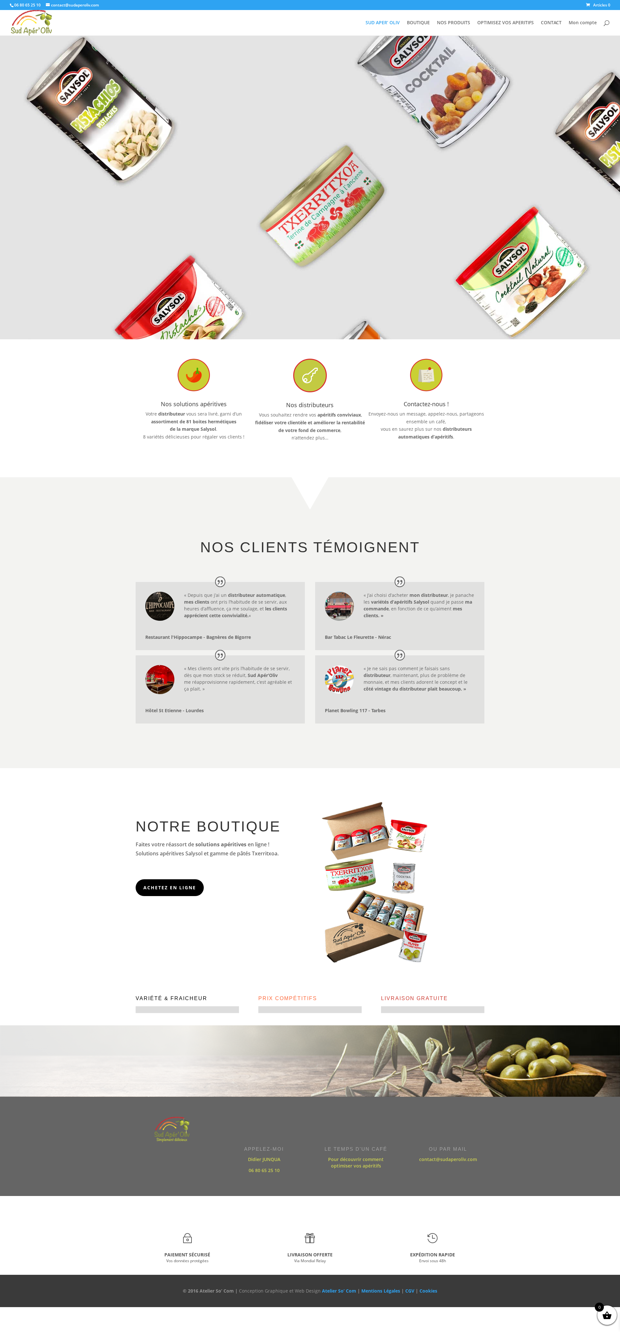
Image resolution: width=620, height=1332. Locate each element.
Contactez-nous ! (426, 404)
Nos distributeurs (310, 405)
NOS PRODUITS (453, 23)
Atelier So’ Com (339, 1291)
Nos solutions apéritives (194, 404)
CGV (409, 1291)
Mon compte (583, 23)
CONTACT (551, 23)
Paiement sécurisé (187, 1255)
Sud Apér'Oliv (309, 150)
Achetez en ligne (169, 887)
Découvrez (309, 193)
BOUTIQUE (418, 23)
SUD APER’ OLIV (383, 23)
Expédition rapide (432, 1255)
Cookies (428, 1291)
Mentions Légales (380, 1291)
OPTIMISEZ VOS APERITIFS (505, 23)
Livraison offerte (310, 1255)
